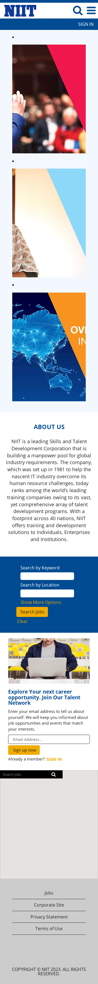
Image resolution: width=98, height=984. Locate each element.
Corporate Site (49, 905)
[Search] (77, 10)
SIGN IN (86, 24)
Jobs (49, 893)
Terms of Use (49, 929)
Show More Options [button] (41, 602)
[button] (91, 10)
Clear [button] (22, 621)
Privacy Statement (49, 917)
